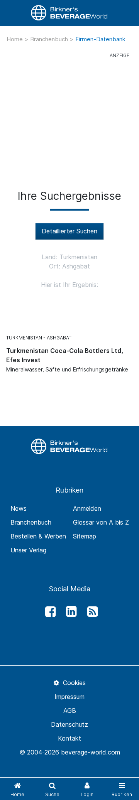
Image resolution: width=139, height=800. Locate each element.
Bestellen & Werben (38, 536)
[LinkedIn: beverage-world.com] (69, 612)
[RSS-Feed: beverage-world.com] (90, 612)
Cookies (73, 683)
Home (15, 39)
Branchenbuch (50, 39)
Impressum (69, 696)
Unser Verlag (28, 550)
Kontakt (69, 738)
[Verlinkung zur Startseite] (69, 13)
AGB (69, 710)
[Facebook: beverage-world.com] (48, 612)
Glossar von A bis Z (101, 522)
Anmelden (87, 508)
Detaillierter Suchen (69, 231)
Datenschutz (69, 724)
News (18, 508)
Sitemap (84, 536)
